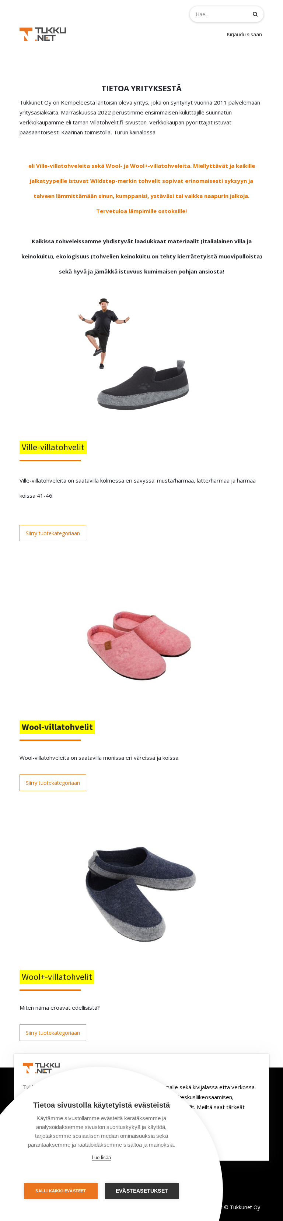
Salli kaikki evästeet (60, 1191)
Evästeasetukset (142, 1191)
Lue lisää (101, 1157)
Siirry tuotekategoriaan (53, 533)
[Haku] (255, 14)
